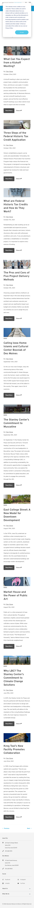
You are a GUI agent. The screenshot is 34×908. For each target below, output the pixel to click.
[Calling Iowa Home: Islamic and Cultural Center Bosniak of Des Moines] (17, 332)
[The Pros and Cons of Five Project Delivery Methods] (17, 264)
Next (28, 828)
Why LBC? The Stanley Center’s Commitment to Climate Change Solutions (14, 678)
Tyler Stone (9, 72)
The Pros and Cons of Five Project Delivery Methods (16, 276)
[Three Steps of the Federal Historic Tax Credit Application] (17, 124)
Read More (8, 111)
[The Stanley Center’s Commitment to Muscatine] (17, 409)
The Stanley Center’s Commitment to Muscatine (16, 423)
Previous (6, 828)
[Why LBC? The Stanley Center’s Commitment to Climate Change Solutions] (17, 660)
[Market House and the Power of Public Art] (17, 581)
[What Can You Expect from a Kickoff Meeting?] (17, 50)
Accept (22, 32)
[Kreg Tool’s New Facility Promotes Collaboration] (17, 737)
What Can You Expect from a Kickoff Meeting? (17, 63)
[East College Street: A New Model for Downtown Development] (17, 499)
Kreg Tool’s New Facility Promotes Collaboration (14, 749)
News (5, 338)
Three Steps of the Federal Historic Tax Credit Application (16, 136)
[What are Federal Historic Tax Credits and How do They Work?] (17, 192)
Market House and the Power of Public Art (15, 595)
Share (18, 111)
